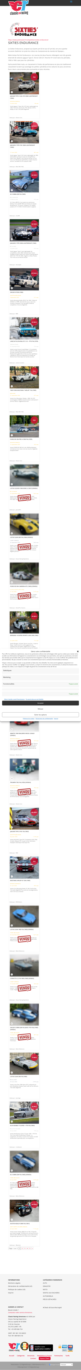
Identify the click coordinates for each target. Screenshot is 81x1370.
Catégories (21, 1356)
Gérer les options (40, 715)
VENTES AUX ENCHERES (51, 1293)
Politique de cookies (28, 718)
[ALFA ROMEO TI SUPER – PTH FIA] (24, 1124)
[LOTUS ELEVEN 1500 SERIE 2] (24, 487)
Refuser (40, 709)
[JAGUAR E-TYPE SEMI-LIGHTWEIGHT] (24, 242)
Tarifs (67, 1356)
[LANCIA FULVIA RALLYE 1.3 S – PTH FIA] (24, 340)
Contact (33, 1358)
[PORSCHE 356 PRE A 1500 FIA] (24, 438)
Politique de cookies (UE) (16, 1289)
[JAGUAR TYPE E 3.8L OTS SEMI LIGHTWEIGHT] (24, 95)
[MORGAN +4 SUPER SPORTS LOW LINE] (24, 634)
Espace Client (44, 1358)
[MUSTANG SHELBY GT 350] (24, 879)
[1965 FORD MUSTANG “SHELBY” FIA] (24, 389)
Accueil (11, 1356)
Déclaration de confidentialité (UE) (20, 1286)
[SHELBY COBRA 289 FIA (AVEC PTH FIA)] (24, 1026)
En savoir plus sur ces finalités (34, 699)
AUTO (45, 1283)
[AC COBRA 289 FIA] (24, 193)
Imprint (56, 718)
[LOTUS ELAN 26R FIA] (24, 536)
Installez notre (43, 1348)
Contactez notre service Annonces (20, 1312)
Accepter (40, 703)
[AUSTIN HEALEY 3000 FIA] (24, 1222)
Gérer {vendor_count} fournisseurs (14, 699)
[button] (78, 651)
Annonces (30, 1356)
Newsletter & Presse (44, 1356)
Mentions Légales (14, 1283)
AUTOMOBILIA (48, 1296)
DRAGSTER (46, 1286)
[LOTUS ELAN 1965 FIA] (24, 928)
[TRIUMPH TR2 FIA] (24, 781)
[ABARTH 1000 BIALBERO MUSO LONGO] (24, 732)
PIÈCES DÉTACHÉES (49, 1299)
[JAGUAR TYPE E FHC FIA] (24, 830)
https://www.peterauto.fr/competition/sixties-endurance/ (28, 40)
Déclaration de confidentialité (44, 718)
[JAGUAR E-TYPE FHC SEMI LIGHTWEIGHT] (24, 144)
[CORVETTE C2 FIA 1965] (24, 977)
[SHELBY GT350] (24, 291)
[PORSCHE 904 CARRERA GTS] (24, 585)
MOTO (45, 1289)
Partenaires (58, 1356)
